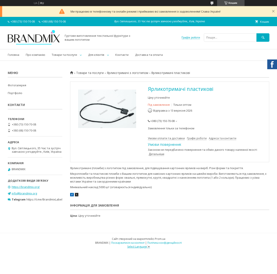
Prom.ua (160, 239)
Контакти (122, 55)
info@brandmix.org (24, 193)
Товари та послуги (64, 55)
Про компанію (35, 55)
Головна (13, 55)
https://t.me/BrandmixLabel (44, 199)
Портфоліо (15, 93)
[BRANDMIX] (34, 43)
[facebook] (72, 195)
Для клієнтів (96, 55)
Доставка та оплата (149, 55)
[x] (76, 195)
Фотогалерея (17, 85)
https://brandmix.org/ (26, 187)
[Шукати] (262, 37)
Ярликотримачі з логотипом (127, 73)
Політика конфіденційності (164, 243)
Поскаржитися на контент (128, 243)
